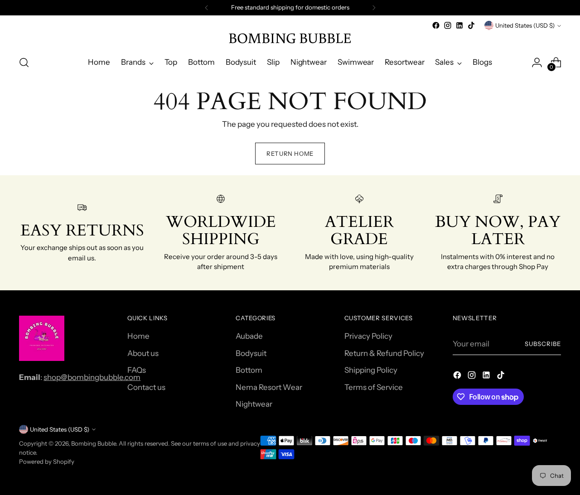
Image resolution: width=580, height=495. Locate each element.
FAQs (136, 370)
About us (143, 353)
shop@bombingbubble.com (92, 377)
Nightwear (254, 403)
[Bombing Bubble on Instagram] (448, 25)
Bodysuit (251, 353)
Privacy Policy (368, 336)
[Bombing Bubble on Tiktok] (471, 25)
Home (138, 336)
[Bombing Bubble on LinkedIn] (459, 25)
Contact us (146, 387)
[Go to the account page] (537, 62)
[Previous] (207, 7)
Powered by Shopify (46, 461)
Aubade (249, 336)
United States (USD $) (525, 25)
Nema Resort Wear (269, 387)
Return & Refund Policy (384, 353)
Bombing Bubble (93, 443)
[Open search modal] (24, 62)
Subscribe (543, 343)
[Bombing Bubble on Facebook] (436, 25)
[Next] (374, 7)
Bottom (249, 370)
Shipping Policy (370, 370)
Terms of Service (373, 387)
